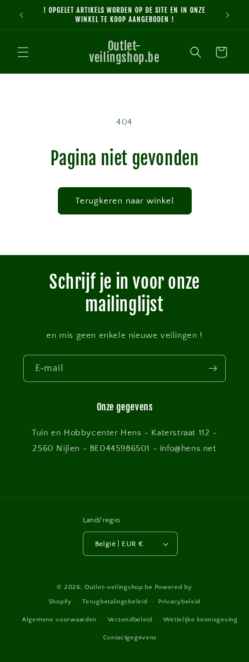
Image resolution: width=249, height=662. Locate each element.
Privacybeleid (179, 601)
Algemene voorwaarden (59, 619)
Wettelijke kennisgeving (200, 619)
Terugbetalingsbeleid (114, 601)
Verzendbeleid (130, 619)
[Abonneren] (212, 368)
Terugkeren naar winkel (124, 201)
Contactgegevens (130, 637)
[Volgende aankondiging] (227, 15)
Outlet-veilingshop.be (119, 587)
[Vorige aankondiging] (21, 15)
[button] (23, 52)
